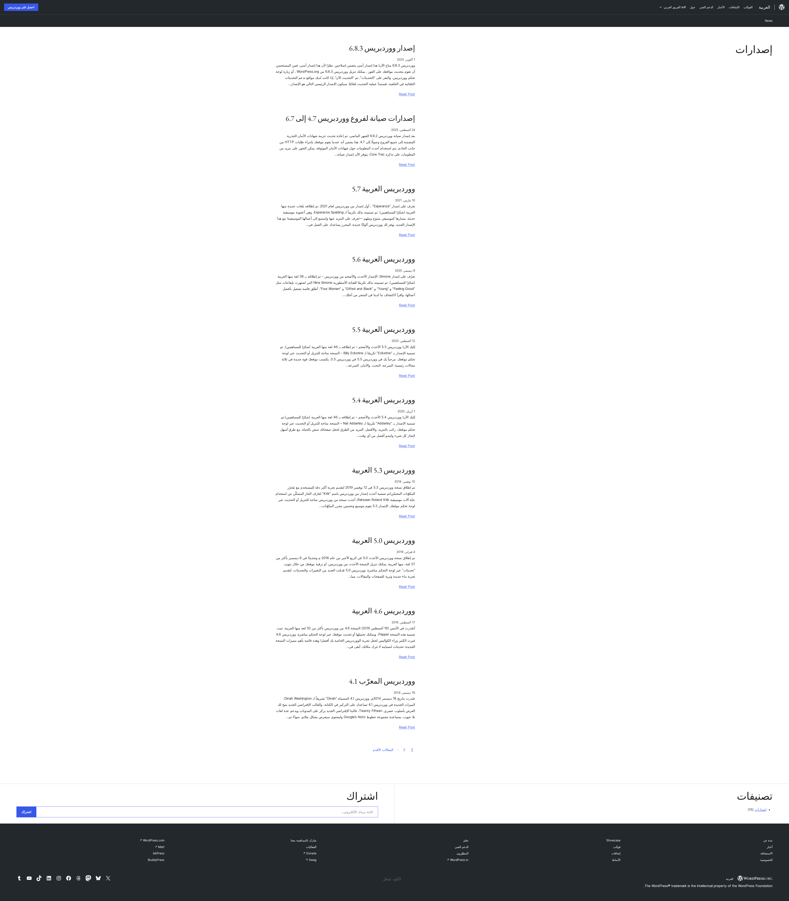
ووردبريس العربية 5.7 (383, 189)
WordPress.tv (457, 860)
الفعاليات (311, 847)
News (769, 20)
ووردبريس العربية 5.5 (383, 329)
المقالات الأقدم (383, 750)
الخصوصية (766, 860)
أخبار (770, 847)
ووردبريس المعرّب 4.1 (382, 681)
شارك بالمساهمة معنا (303, 840)
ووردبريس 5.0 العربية (383, 540)
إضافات (616, 853)
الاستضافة (766, 853)
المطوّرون (462, 853)
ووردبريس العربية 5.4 (383, 400)
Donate (309, 853)
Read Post (407, 94)
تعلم (465, 840)
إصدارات (760, 810)
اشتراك (26, 812)
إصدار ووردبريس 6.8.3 (382, 48)
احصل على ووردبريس (21, 7)
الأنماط (616, 860)
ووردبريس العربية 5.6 (383, 259)
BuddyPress (156, 860)
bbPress (158, 853)
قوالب (617, 847)
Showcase (613, 840)
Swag (310, 860)
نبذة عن (768, 840)
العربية (729, 878)
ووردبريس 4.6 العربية (383, 611)
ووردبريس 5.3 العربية (383, 470)
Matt (159, 847)
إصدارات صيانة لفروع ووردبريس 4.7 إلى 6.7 (350, 118)
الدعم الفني (461, 847)
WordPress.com (152, 840)
